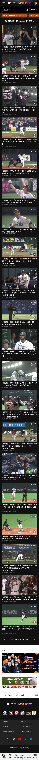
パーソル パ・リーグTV (23, 695)
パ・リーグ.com (7, 695)
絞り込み (34, 10)
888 (19, 639)
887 (16, 639)
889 (23, 639)
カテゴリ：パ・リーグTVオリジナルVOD (13, 15)
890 (27, 639)
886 (12, 639)
